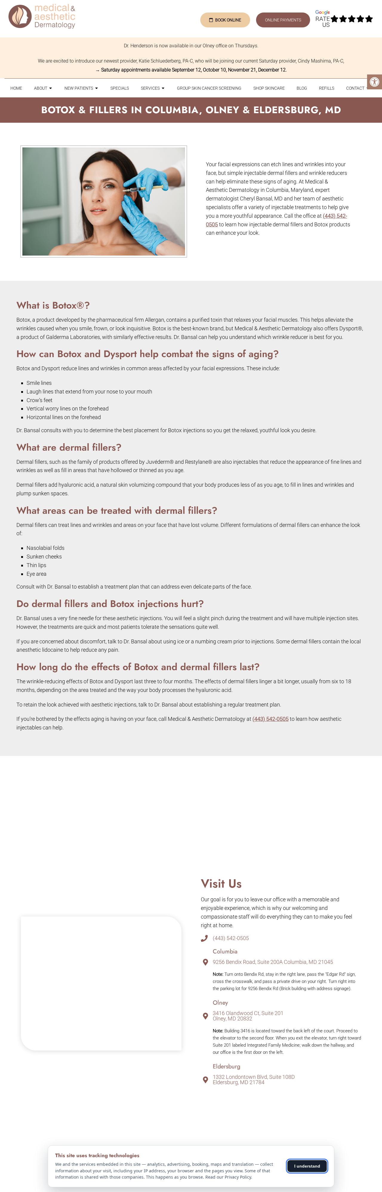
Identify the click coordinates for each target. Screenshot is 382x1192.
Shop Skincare (269, 88)
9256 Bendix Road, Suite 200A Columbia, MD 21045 (273, 962)
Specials (119, 88)
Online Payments (283, 20)
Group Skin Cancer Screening (209, 88)
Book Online (228, 20)
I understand (307, 1166)
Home (16, 88)
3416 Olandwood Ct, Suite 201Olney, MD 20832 (248, 1016)
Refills (326, 88)
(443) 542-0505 (270, 719)
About (40, 88)
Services (150, 88)
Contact (355, 88)
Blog (302, 88)
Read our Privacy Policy (228, 1177)
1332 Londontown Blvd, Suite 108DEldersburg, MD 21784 (254, 1079)
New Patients (78, 88)
